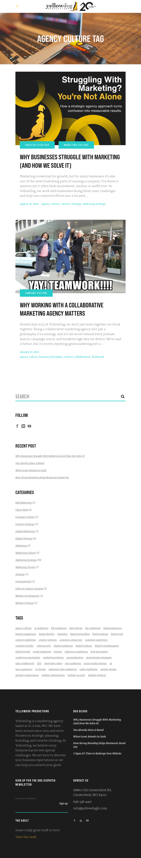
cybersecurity (43, 645)
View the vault (26, 836)
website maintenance (27, 675)
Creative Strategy (24, 524)
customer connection (70, 640)
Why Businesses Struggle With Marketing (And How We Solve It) (50, 456)
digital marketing (63, 645)
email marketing (42, 651)
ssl (110, 663)
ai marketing (41, 628)
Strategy (20, 574)
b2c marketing (93, 628)
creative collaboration (77, 356)
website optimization (53, 675)
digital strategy (83, 645)
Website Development (27, 595)
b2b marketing (59, 628)
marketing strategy (94, 204)
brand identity (47, 634)
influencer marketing (76, 651)
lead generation (99, 651)
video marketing (88, 669)
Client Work (21, 509)
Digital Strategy (23, 538)
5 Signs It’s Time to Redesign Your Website (97, 753)
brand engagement (25, 634)
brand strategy (100, 634)
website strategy (97, 675)
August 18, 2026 (29, 204)
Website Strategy (24, 603)
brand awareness (112, 628)
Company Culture (25, 517)
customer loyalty (24, 645)
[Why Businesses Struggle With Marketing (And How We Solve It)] (70, 108)
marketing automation (27, 657)
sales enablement (24, 663)
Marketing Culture (25, 552)
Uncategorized (23, 581)
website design (108, 669)
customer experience (96, 640)
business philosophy (50, 356)
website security (76, 675)
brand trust (117, 634)
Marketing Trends (25, 567)
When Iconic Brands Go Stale (30, 470)
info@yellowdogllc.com (90, 807)
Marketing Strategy (26, 560)
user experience (23, 669)
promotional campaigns (99, 657)
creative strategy (71, 204)
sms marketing (73, 663)
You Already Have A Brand (29, 463)
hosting (58, 651)
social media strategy (95, 663)
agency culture (51, 204)
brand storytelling (80, 634)
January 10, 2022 (29, 352)
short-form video (53, 663)
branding (62, 634)
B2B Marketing (23, 502)
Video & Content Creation (29, 588)
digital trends (22, 651)
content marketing (25, 640)
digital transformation (107, 645)
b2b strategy (75, 628)
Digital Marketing (25, 531)
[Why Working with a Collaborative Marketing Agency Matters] (70, 256)
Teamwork (98, 356)
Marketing (21, 545)
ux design (40, 669)
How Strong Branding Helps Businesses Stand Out (42, 477)
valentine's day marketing (62, 669)
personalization (74, 657)
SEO (39, 663)
